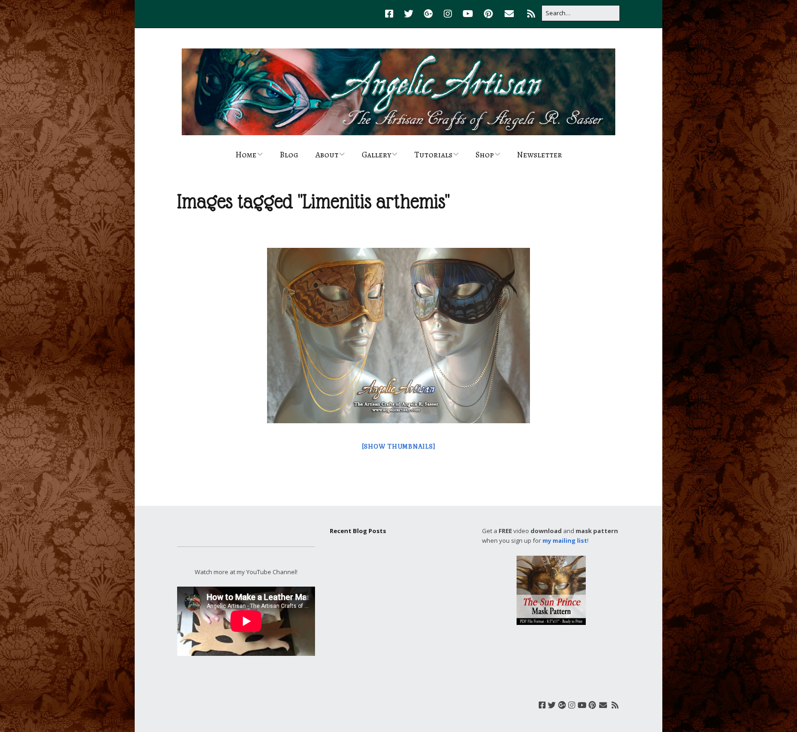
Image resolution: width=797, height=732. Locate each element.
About (327, 154)
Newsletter (539, 154)
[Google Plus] (428, 14)
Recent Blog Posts (358, 531)
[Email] (509, 14)
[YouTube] (468, 14)
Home (245, 154)
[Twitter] (408, 14)
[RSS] (531, 14)
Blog (289, 154)
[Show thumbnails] (399, 446)
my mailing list (564, 540)
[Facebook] (391, 14)
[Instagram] (448, 14)
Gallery (376, 154)
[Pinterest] (488, 14)
